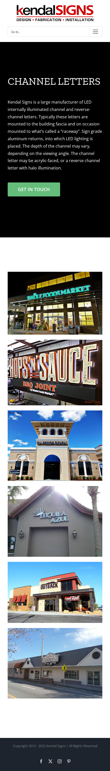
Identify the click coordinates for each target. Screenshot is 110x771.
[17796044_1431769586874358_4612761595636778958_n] (55, 564)
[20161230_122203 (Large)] (55, 488)
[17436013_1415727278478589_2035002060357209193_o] (55, 412)
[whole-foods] (55, 274)
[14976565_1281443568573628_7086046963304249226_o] (55, 342)
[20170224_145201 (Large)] (55, 630)
